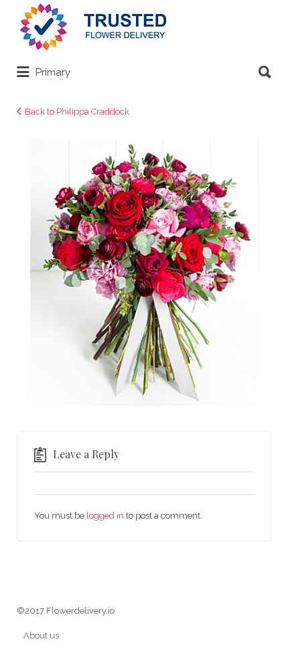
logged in (105, 516)
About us (41, 635)
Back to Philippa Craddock (77, 112)
